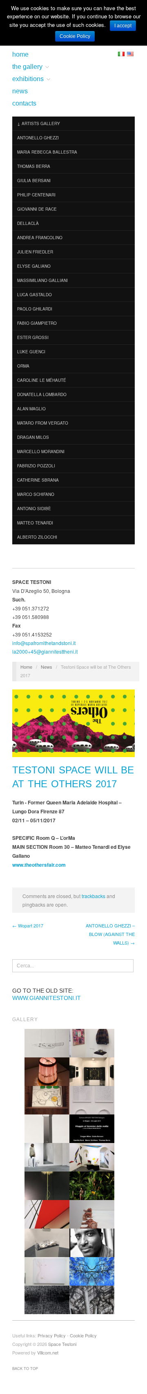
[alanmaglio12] (91, 1242)
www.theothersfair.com (39, 864)
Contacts (24, 103)
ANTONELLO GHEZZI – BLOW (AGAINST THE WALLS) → (110, 934)
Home (20, 54)
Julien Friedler (35, 252)
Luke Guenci (31, 352)
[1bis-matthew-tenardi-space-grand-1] (46, 1156)
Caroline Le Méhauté (41, 380)
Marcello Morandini (41, 451)
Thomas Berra (33, 166)
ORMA (23, 366)
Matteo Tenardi (35, 523)
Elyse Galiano (34, 266)
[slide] (91, 1128)
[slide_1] (91, 1299)
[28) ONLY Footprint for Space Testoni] (91, 1071)
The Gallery (27, 67)
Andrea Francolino (39, 237)
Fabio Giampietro (37, 323)
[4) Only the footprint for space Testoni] (46, 1242)
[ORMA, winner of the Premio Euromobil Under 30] (46, 1185)
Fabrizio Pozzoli (36, 466)
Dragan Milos (33, 437)
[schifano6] (91, 1185)
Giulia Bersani (34, 180)
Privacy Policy (52, 1335)
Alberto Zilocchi (37, 537)
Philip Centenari (36, 195)
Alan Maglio (31, 409)
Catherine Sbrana (38, 480)
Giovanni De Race (37, 209)
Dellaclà (28, 223)
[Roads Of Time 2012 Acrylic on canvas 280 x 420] (46, 1299)
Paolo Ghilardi (34, 309)
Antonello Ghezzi (38, 138)
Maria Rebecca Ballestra (47, 152)
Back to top (25, 1368)
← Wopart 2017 (27, 925)
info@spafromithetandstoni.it (44, 642)
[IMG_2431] (91, 1099)
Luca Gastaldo (34, 294)
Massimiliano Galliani (42, 280)
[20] (91, 1156)
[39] (46, 1213)
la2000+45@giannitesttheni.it (45, 651)
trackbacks (93, 895)
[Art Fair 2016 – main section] (91, 1042)
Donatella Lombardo (42, 394)
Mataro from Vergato (42, 423)
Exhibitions (28, 79)
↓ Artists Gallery (38, 123)
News (20, 91)
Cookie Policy (83, 1335)
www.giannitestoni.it (46, 998)
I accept (122, 26)
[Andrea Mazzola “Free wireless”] (46, 1099)
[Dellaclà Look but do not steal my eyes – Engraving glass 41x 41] (46, 1042)
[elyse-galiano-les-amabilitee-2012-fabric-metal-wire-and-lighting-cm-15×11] (46, 1071)
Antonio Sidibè (34, 508)
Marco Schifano (35, 494)
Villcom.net (47, 1352)
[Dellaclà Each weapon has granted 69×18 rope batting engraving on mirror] (46, 1128)
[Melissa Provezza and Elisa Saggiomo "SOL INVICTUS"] (46, 1270)
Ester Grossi (33, 337)
